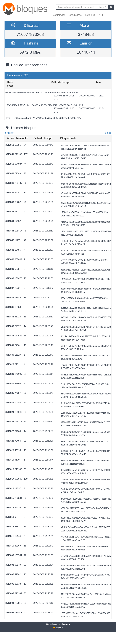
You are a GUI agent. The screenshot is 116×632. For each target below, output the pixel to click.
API (101, 15)
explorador (59, 15)
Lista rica (90, 15)
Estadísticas (75, 15)
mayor (9, 133)
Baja (107, 133)
